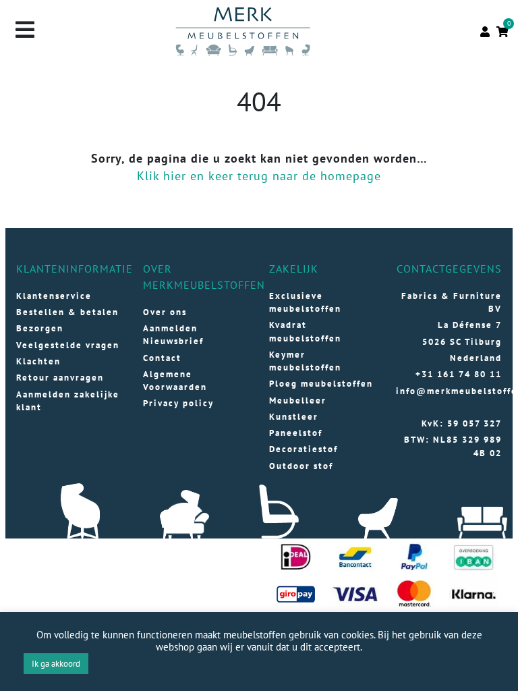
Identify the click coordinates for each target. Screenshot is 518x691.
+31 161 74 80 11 (458, 374)
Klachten (38, 361)
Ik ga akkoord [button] (56, 663)
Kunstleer (293, 416)
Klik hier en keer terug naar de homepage (259, 176)
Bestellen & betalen (67, 312)
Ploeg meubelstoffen (321, 383)
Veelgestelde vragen (67, 345)
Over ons (165, 312)
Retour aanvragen (60, 377)
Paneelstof (295, 433)
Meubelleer (297, 400)
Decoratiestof (303, 449)
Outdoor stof (301, 466)
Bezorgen (39, 328)
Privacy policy (178, 403)
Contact (162, 358)
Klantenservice (54, 296)
